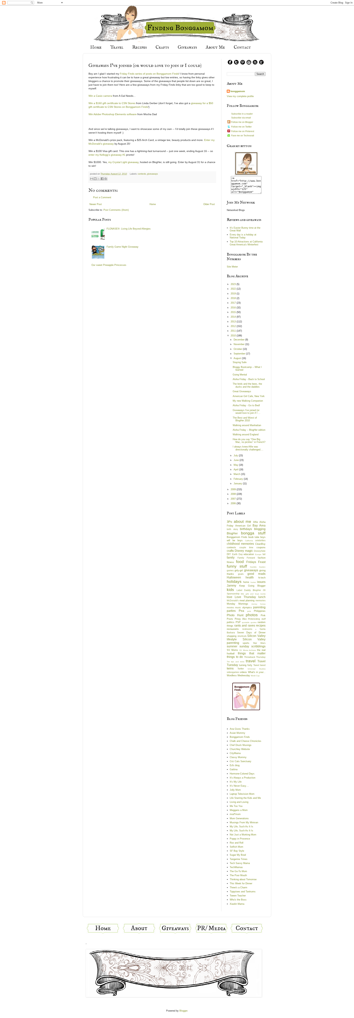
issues (261, 581)
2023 (234, 284)
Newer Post (95, 204)
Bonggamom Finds (237, 537)
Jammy (231, 585)
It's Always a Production (242, 777)
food (240, 561)
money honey (258, 604)
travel (251, 661)
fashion (262, 557)
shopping (231, 636)
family (231, 557)
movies (230, 607)
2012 (234, 326)
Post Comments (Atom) (116, 210)
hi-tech (262, 577)
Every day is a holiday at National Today (243, 236)
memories (261, 600)
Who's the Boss (238, 899)
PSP (238, 622)
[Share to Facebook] (102, 179)
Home (96, 47)
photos (252, 615)
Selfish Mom (236, 846)
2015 (234, 312)
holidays (234, 581)
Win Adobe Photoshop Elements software (112, 114)
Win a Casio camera (100, 95)
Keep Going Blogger (252, 585)
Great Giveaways (242, 391)
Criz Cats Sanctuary (240, 761)
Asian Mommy (237, 733)
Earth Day (237, 554)
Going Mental (240, 374)
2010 (234, 335)
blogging (260, 529)
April (236, 469)
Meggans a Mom (239, 810)
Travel (116, 47)
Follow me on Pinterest (242, 131)
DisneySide (260, 551)
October (238, 349)
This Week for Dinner (241, 883)
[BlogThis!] (95, 179)
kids (230, 589)
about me (242, 521)
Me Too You (236, 806)
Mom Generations (239, 818)
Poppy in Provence (240, 838)
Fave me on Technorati (242, 135)
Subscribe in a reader (242, 114)
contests (142, 174)
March (237, 474)
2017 (234, 302)
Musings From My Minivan (244, 822)
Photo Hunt (235, 615)
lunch (262, 597)
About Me (215, 47)
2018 (234, 298)
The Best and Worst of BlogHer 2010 (245, 419)
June (237, 460)
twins (230, 668)
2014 (234, 316)
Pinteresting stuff (257, 619)
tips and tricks (237, 662)
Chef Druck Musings (240, 745)
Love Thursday (245, 597)
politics (230, 622)
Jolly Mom (235, 789)
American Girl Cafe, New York (249, 396)
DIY (229, 554)
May (236, 464)
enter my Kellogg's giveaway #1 (106, 154)
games (230, 570)
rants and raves (244, 625)
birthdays (246, 529)
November (239, 344)
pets (249, 611)
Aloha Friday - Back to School (249, 379)
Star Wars (259, 643)
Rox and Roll (236, 842)
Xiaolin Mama (237, 903)
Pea (241, 610)
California (249, 541)
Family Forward (246, 558)
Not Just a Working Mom (243, 834)
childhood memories (240, 543)
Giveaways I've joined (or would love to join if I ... (246, 411)
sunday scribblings (253, 646)
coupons (261, 547)
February (239, 478)
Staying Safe (240, 362)
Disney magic (244, 550)
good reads (256, 573)
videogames (233, 672)
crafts (230, 550)
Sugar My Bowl (238, 854)
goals (241, 574)
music (238, 607)
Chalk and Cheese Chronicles (245, 741)
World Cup (255, 676)
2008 (234, 494)
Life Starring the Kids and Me (245, 798)
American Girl (243, 525)
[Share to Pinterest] (105, 179)
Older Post (209, 204)
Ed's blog (235, 765)
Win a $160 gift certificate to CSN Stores (111, 103)
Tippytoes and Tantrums (243, 891)
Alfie (255, 522)
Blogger (183, 1010)
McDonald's (233, 600)
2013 (234, 321)
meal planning (247, 600)
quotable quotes (249, 622)
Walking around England (245, 434)
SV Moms (232, 650)
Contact (242, 47)
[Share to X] (98, 179)
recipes (261, 625)
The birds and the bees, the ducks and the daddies (247, 385)
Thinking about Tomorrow (243, 879)
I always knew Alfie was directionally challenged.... (248, 448)
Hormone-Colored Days (242, 773)
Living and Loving (239, 802)
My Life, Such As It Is (241, 826)
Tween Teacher (238, 895)
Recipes (139, 47)
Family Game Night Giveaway (122, 246)
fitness (230, 562)
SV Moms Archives (247, 650)
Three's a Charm (238, 887)
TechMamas (236, 867)
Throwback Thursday (255, 657)
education (249, 554)
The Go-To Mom (238, 871)
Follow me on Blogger (242, 122)
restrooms (247, 629)
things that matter (252, 653)
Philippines (260, 611)
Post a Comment (102, 197)
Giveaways (187, 47)
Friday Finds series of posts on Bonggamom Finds (149, 73)
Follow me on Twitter (241, 126)
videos (243, 672)
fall (264, 554)
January (238, 483)
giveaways (152, 174)
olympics (247, 607)
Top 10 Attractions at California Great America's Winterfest (246, 243)
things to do (235, 656)
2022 (234, 288)
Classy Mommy (238, 757)
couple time (246, 547)
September (240, 353)
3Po (229, 521)
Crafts (162, 47)
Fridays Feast (256, 562)
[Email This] (91, 179)
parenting (259, 607)
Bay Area (259, 525)
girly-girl (239, 570)
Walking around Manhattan (247, 425)
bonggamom (237, 91)
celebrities (260, 540)
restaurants (233, 629)
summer (232, 646)
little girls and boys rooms (253, 594)
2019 (234, 293)
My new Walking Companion (248, 400)
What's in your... (257, 672)
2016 (234, 307)
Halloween (234, 577)
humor (253, 582)
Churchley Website (240, 749)
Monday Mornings (237, 603)
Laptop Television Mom (242, 794)
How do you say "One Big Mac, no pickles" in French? (249, 441)
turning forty (245, 665)
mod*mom (235, 814)
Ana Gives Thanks (240, 728)
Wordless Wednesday (238, 675)
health (250, 577)
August (238, 358)
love (229, 597)
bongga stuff (253, 533)
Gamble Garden (258, 567)
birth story (232, 529)
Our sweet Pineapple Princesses (108, 265)
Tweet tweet (259, 665)
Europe (258, 554)
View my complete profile (240, 96)
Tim (228, 662)
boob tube (253, 537)
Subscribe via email (241, 117)
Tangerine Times (238, 859)
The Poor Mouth (238, 875)
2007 (234, 498)
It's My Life (236, 781)
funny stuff (237, 566)
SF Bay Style (237, 850)
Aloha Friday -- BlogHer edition (249, 429)
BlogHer (232, 533)
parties (231, 610)
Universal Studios (257, 669)
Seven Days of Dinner (251, 632)
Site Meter (232, 266)
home (246, 582)
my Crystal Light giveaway (123, 162)
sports (246, 643)
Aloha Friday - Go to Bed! (246, 405)
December (239, 339)
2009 (234, 489)
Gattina (233, 769)
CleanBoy (260, 544)
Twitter (240, 668)
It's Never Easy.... (239, 785)
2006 (234, 503)
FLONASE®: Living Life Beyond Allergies (129, 228)
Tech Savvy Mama (240, 863)
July (236, 455)
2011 (234, 330)
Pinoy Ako (241, 619)
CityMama (235, 753)
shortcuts (242, 636)
